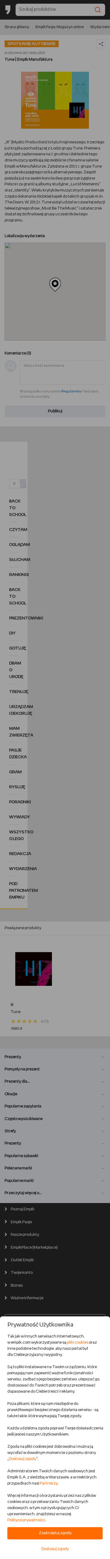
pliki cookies (77, 1343)
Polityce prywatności (26, 1520)
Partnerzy (48, 1483)
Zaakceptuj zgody (55, 1533)
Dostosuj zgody (22, 1459)
